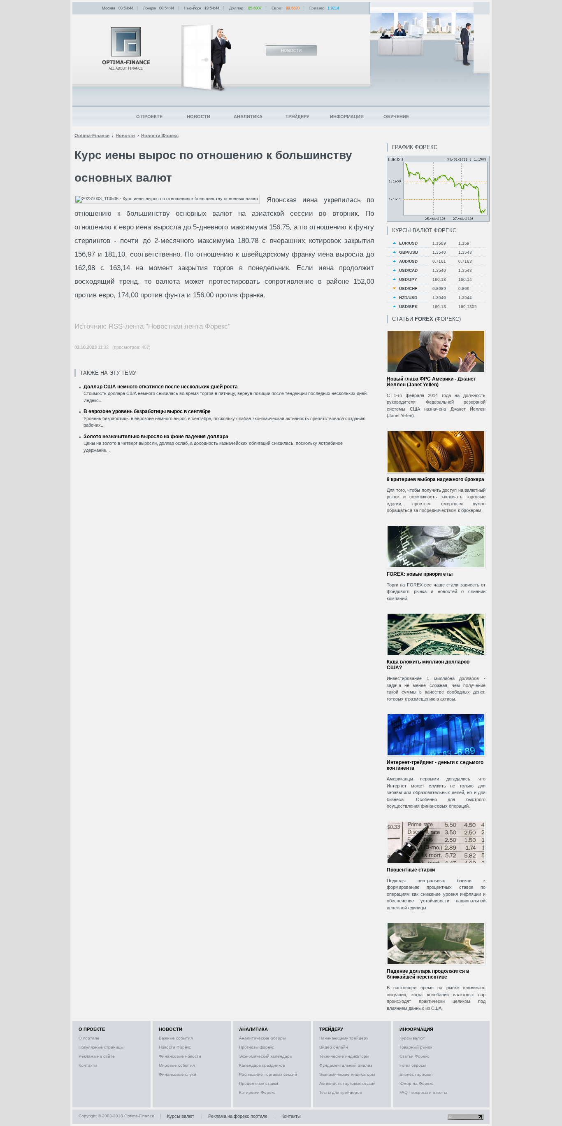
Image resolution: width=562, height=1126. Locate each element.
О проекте (149, 116)
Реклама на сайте (97, 1056)
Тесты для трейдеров (340, 1092)
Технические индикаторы (344, 1056)
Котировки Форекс (257, 1092)
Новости (198, 116)
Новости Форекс (175, 1047)
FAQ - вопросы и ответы (423, 1092)
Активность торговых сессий (347, 1083)
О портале (89, 1038)
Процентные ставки (411, 870)
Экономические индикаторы (347, 1074)
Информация (347, 116)
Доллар (236, 8)
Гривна (316, 8)
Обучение (396, 116)
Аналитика (248, 116)
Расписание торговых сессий (268, 1074)
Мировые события (177, 1065)
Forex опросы (412, 1065)
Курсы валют (412, 1038)
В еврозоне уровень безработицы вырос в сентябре (147, 411)
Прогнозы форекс (256, 1047)
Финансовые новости (180, 1056)
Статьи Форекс (414, 1056)
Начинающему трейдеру (343, 1038)
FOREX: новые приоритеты (420, 574)
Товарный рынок (415, 1047)
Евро (276, 8)
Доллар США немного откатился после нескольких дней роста (161, 387)
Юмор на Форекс (416, 1083)
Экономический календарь (265, 1056)
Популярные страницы (101, 1047)
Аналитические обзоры (262, 1038)
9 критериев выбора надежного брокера (435, 479)
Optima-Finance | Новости (126, 48)
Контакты (88, 1065)
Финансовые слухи (177, 1074)
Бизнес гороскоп (415, 1074)
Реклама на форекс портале (237, 1116)
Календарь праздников (262, 1065)
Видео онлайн (333, 1047)
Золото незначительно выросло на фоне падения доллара (156, 436)
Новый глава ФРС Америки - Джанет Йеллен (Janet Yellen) (431, 382)
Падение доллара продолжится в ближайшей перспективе (428, 974)
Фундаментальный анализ (345, 1065)
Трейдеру (297, 116)
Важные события (176, 1038)
